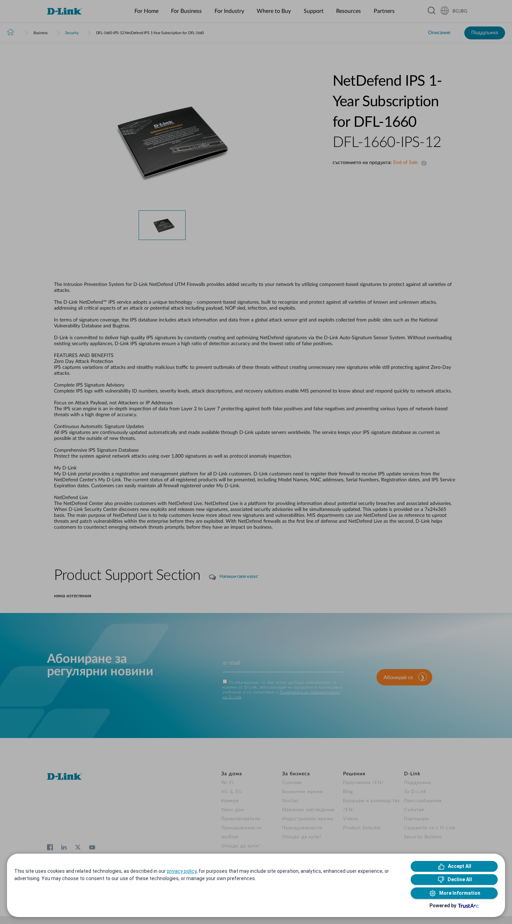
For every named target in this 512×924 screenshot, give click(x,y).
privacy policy (181, 871)
